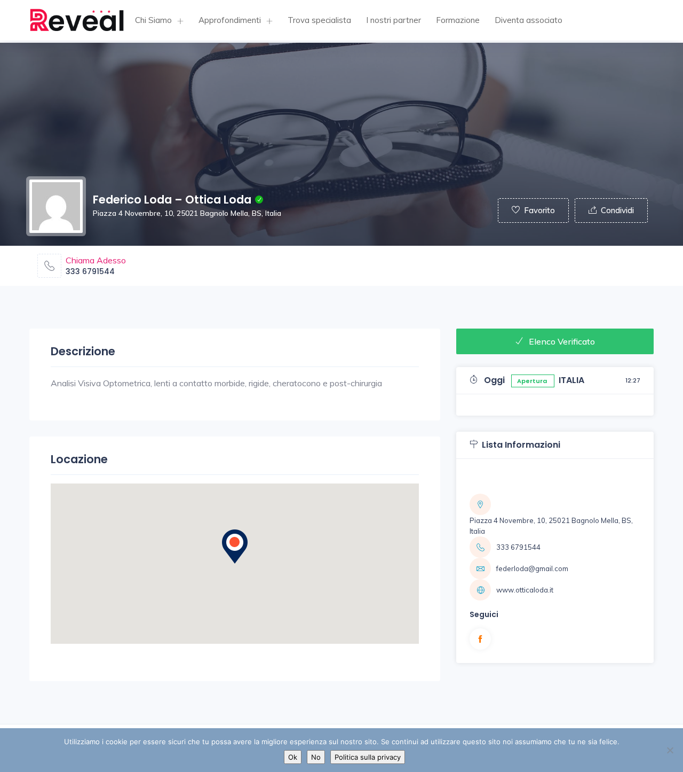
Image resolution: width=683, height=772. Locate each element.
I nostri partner (393, 20)
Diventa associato (528, 20)
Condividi (617, 210)
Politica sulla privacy (368, 757)
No (316, 757)
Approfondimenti (229, 20)
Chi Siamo (153, 20)
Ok (292, 757)
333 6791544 (90, 271)
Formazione (458, 20)
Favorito (539, 210)
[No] (669, 750)
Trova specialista (319, 20)
